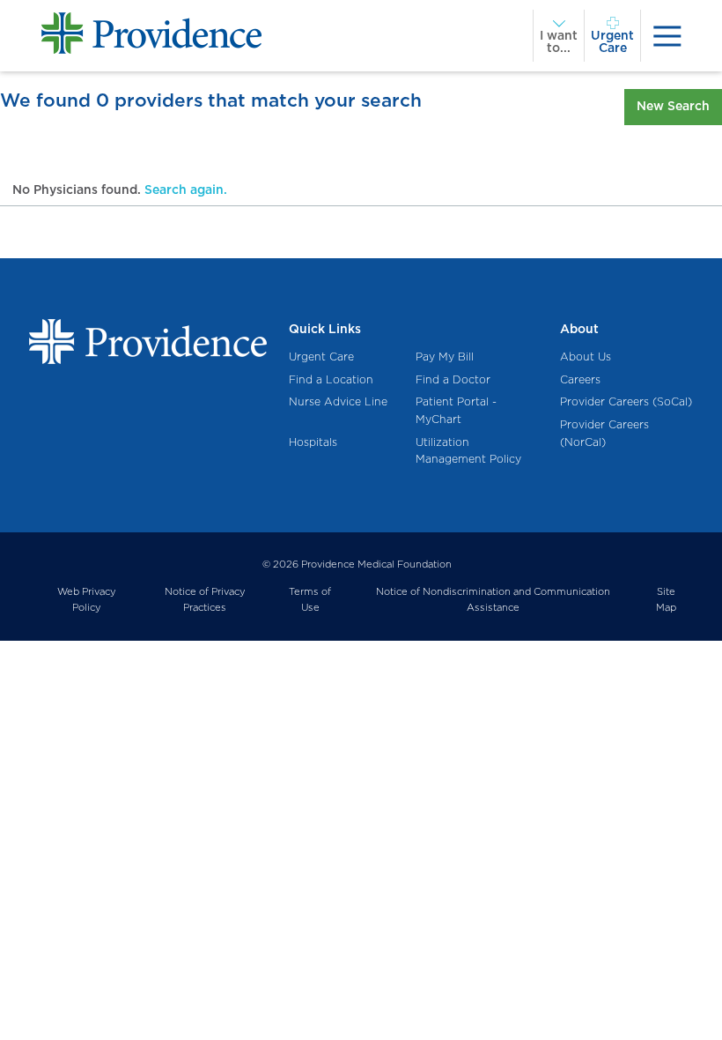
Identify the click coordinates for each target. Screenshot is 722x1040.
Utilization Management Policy (468, 450)
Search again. (185, 189)
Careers (580, 379)
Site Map (666, 599)
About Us (585, 356)
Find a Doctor (453, 379)
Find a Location (331, 379)
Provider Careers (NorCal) (604, 433)
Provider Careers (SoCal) (626, 401)
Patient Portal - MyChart (456, 410)
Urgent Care (321, 356)
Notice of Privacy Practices (205, 599)
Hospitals (313, 442)
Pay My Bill (445, 356)
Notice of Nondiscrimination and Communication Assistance (493, 599)
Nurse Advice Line (338, 401)
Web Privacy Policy (86, 599)
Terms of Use (310, 599)
